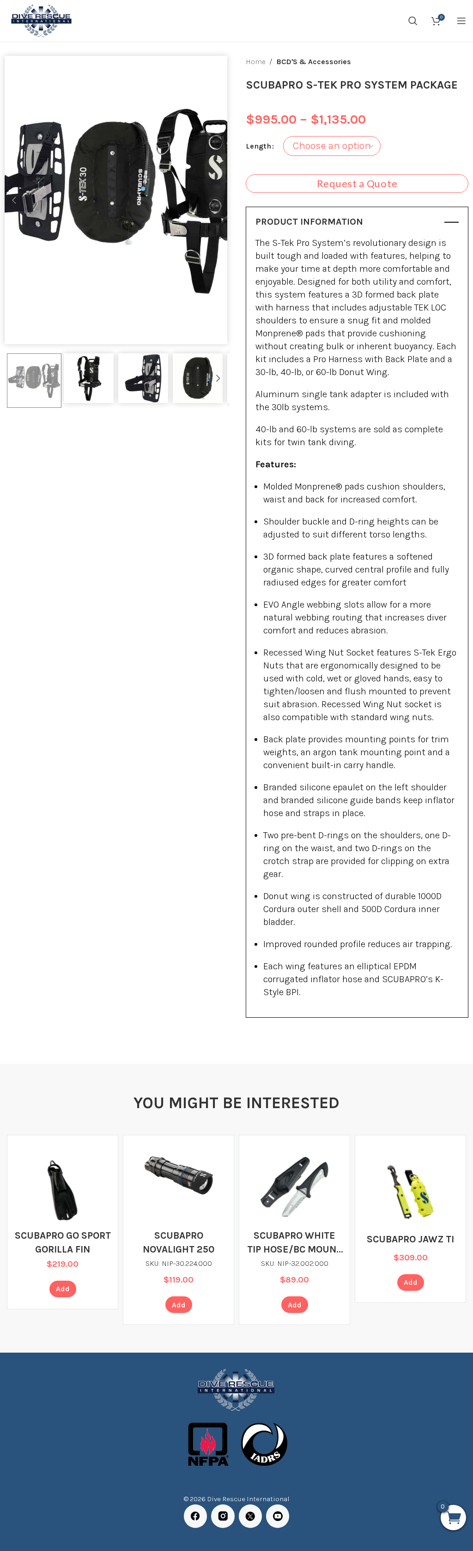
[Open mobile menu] (461, 21)
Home (256, 61)
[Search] (413, 21)
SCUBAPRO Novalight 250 (178, 1242)
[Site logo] (40, 20)
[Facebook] (195, 1515)
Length (258, 146)
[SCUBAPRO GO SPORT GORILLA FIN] (62, 1190)
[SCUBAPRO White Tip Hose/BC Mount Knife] (294, 1186)
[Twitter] (250, 1515)
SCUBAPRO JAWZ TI (410, 1239)
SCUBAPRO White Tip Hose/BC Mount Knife (294, 1243)
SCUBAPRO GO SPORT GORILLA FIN (63, 1242)
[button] (14, 200)
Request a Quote (357, 183)
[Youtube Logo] (277, 1515)
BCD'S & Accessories (313, 61)
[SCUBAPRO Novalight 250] (178, 1175)
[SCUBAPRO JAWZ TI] (410, 1190)
